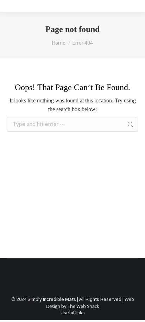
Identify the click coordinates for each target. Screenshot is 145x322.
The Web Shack (83, 306)
